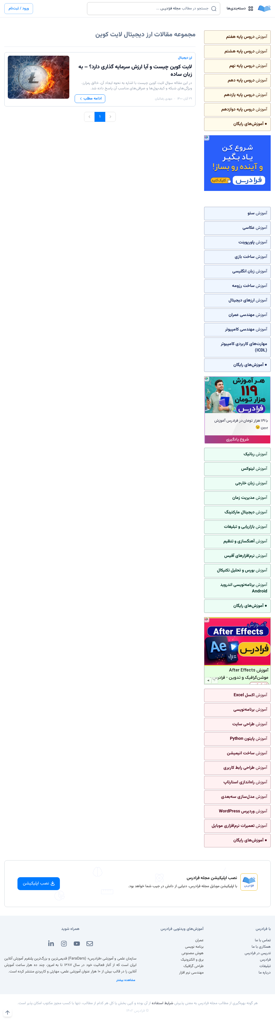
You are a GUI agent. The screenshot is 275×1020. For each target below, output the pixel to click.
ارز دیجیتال (185, 57)
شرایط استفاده (162, 1003)
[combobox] (150, 8)
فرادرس (265, 960)
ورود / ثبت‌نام (19, 9)
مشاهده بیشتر (125, 980)
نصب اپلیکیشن (36, 883)
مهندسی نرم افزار (191, 973)
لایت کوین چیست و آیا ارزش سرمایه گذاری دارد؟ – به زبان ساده (135, 71)
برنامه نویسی (194, 947)
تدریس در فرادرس (258, 953)
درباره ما (265, 973)
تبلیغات (265, 966)
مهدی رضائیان (163, 99)
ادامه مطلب (93, 99)
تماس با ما (263, 940)
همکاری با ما (261, 947)
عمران (199, 940)
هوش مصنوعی (193, 953)
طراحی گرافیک (193, 966)
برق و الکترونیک (192, 960)
